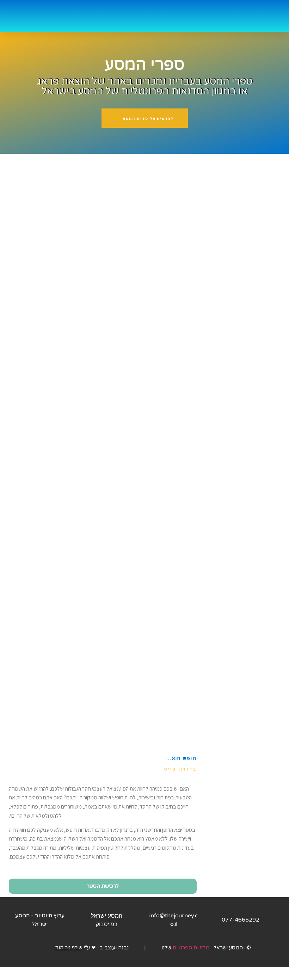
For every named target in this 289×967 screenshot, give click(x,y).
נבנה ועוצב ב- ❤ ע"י (92, 947)
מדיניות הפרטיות (192, 947)
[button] (135, 16)
